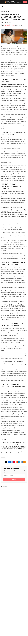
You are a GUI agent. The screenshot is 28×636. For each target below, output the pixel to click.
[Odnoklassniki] (24, 462)
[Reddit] (17, 462)
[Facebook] (9, 462)
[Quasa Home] (14, 6)
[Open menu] (2, 6)
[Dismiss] (1, 2)
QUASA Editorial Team (9, 25)
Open (25, 1)
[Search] (26, 6)
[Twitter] (6, 462)
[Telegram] (19, 462)
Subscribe (14, 479)
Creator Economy (5, 11)
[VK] (22, 462)
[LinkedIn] (11, 462)
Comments (5, 486)
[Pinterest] (14, 462)
